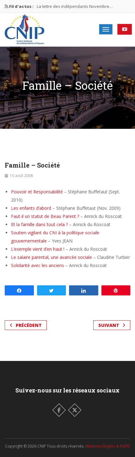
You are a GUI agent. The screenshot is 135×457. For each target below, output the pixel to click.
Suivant (108, 325)
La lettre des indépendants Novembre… (75, 6)
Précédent (29, 325)
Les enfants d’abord (31, 208)
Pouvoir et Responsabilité (37, 192)
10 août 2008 (21, 175)
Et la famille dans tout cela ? (39, 224)
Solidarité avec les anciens (37, 265)
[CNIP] (24, 29)
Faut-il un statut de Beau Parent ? (45, 216)
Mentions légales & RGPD (107, 446)
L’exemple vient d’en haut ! (37, 249)
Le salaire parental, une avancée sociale (51, 257)
